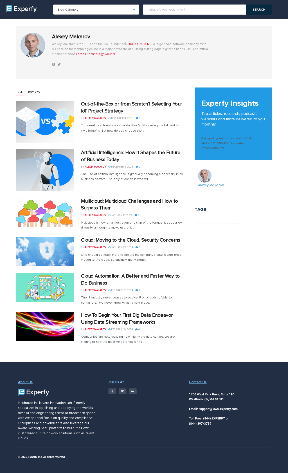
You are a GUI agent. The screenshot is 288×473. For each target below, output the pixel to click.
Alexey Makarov (95, 118)
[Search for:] (195, 9)
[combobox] (96, 9)
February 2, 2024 (121, 290)
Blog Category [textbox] (68, 9)
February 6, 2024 (121, 329)
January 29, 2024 (121, 247)
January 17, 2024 (121, 215)
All (20, 92)
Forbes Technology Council (95, 54)
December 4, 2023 (121, 118)
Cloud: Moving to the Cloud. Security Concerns (130, 240)
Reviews (34, 92)
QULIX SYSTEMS (140, 44)
